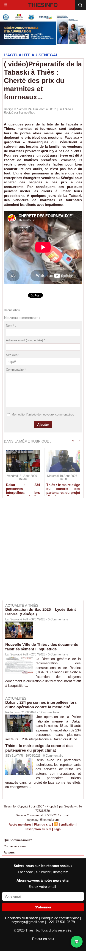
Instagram (60, 872)
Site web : (12, 355)
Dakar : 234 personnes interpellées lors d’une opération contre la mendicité (23, 488)
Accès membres (20, 824)
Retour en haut (43, 939)
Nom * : (11, 325)
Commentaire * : (17, 369)
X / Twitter (43, 872)
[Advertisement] (40, 552)
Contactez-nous (15, 846)
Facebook (26, 872)
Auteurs (9, 852)
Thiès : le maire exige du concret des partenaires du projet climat (63, 488)
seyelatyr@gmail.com (28, 922)
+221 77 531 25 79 (61, 922)
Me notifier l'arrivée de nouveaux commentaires (42, 414)
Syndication (66, 824)
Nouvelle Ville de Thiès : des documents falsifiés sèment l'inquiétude (41, 646)
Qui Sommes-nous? (18, 840)
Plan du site (42, 824)
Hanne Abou (27, 112)
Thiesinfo (43, 5)
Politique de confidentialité (60, 918)
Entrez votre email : (43, 887)
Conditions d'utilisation (22, 918)
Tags (57, 829)
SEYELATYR (14, 755)
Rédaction (12, 712)
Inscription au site (38, 829)
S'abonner (43, 907)
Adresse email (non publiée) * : (26, 340)
